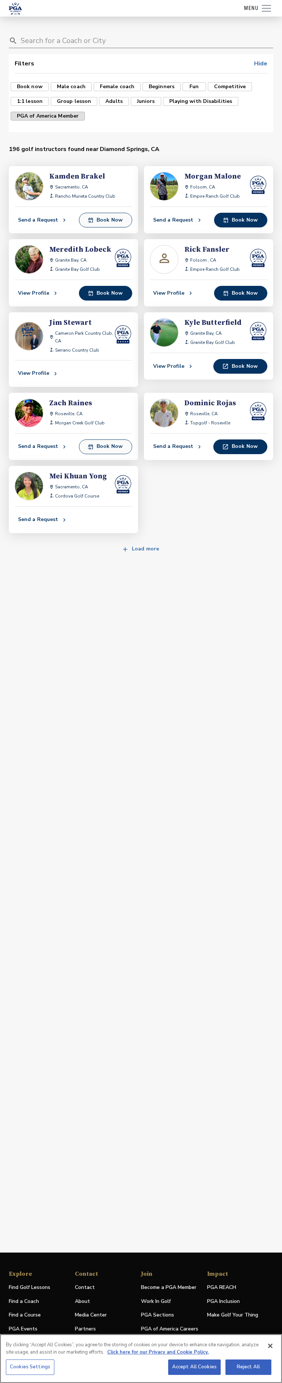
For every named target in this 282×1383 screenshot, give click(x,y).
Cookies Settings (30, 1367)
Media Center (91, 1315)
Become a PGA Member (168, 1287)
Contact (85, 1287)
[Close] (270, 1346)
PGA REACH (221, 1288)
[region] (141, 1358)
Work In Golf (156, 1301)
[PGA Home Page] (15, 8)
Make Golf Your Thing (232, 1315)
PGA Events (23, 1328)
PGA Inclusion (223, 1301)
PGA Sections (157, 1314)
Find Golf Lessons (29, 1287)
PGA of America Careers (169, 1329)
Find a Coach (24, 1301)
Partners (85, 1328)
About (82, 1301)
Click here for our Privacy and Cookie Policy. (158, 1352)
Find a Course (25, 1314)
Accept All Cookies (194, 1367)
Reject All (248, 1367)
